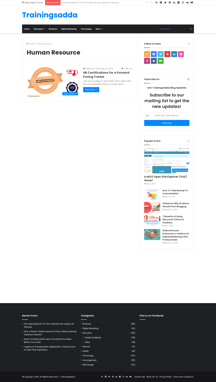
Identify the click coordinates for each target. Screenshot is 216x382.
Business (53, 29)
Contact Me (139, 377)
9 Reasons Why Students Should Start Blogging (176, 205)
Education (38, 29)
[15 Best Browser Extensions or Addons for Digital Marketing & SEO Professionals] (152, 234)
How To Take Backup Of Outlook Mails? (175, 192)
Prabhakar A (90, 68)
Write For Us (152, 377)
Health (86, 351)
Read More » (91, 89)
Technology (86, 29)
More (98, 29)
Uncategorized (89, 360)
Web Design (88, 365)
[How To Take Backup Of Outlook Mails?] (152, 194)
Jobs (87, 342)
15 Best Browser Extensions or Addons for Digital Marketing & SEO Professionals (176, 235)
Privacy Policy (165, 377)
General (86, 346)
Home (27, 29)
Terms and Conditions (183, 377)
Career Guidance (93, 337)
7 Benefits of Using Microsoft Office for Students (173, 219)
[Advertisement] (108, 275)
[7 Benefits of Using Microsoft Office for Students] (152, 220)
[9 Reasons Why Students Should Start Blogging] (152, 207)
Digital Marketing (69, 29)
